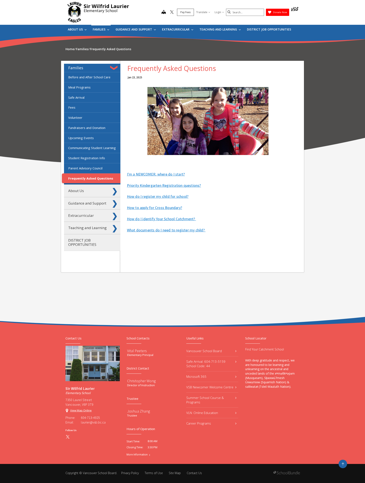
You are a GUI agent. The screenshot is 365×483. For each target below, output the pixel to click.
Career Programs (198, 423)
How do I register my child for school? (158, 196)
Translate (201, 12)
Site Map (175, 473)
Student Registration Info (86, 158)
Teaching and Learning (218, 29)
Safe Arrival (76, 97)
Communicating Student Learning (92, 148)
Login (218, 12)
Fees (71, 107)
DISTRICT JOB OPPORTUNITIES (269, 29)
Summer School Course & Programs (205, 400)
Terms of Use (154, 473)
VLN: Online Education (202, 413)
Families (99, 29)
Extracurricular (176, 29)
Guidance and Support (134, 29)
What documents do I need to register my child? (166, 230)
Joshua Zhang (138, 411)
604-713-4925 (90, 417)
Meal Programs (79, 87)
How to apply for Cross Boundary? (154, 207)
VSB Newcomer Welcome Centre (209, 387)
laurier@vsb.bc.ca (93, 422)
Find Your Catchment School (264, 349)
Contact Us (194, 473)
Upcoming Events (81, 138)
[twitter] (172, 12)
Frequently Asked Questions (90, 178)
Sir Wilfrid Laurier (106, 6)
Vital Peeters (137, 350)
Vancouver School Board (204, 351)
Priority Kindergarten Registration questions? (164, 185)
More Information (137, 454)
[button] (114, 67)
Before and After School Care (89, 77)
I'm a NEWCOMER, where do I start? (156, 174)
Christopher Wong (141, 380)
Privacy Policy (130, 473)
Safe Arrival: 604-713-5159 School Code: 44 (205, 363)
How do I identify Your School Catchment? (161, 218)
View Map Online (81, 410)
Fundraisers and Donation (86, 128)
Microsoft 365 (196, 376)
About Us (76, 29)
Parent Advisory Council (85, 168)
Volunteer (75, 117)
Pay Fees (185, 12)
